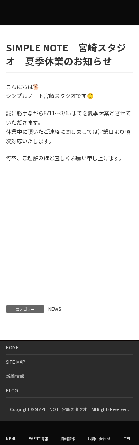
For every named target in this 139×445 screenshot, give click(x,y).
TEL (127, 438)
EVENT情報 (38, 438)
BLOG (12, 390)
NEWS (54, 308)
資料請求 (68, 438)
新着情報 (15, 376)
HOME (12, 347)
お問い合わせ (98, 438)
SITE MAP (15, 361)
